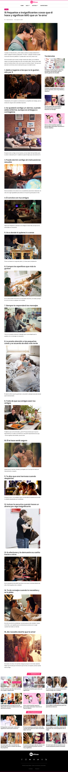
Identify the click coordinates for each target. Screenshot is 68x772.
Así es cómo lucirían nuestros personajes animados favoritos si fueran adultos (54, 126)
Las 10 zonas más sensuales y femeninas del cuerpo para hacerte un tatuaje (53, 108)
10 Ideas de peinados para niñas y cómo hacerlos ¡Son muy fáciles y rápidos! (54, 89)
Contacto (31, 768)
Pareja (6, 9)
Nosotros (37, 768)
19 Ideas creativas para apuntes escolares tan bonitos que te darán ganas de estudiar (54, 71)
